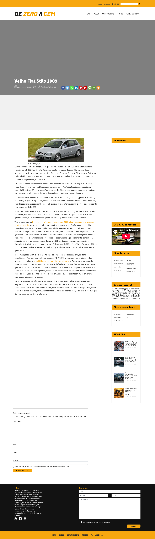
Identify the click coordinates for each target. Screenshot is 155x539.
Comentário (17, 421)
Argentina (137, 288)
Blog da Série (117, 267)
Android (120, 288)
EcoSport (125, 292)
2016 (113, 288)
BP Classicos (117, 270)
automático (116, 290)
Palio (126, 296)
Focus (138, 293)
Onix (123, 297)
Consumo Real (108, 14)
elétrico (131, 292)
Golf (125, 295)
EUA (127, 293)
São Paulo (125, 298)
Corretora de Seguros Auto (130, 264)
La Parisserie (117, 314)
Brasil (124, 290)
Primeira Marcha (131, 271)
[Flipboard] (85, 88)
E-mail (15, 452)
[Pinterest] (81, 88)
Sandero (114, 298)
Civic (132, 290)
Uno (135, 298)
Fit (132, 293)
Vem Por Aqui (130, 314)
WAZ (128, 317)
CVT (113, 292)
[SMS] (90, 88)
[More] (98, 88)
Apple (132, 288)
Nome (15, 444)
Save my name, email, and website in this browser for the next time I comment (42, 466)
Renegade (137, 297)
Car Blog (129, 260)
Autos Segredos (118, 263)
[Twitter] (67, 88)
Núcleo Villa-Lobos (119, 321)
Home (88, 14)
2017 (116, 288)
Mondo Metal (117, 317)
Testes (120, 14)
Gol (122, 295)
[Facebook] (63, 88)
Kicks (117, 297)
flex (135, 293)
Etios (124, 293)
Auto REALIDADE (118, 260)
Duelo (96, 14)
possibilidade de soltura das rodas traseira (52, 261)
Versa (138, 298)
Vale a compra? (133, 14)
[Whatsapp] (72, 88)
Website (15, 460)
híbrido (136, 295)
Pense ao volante (131, 268)
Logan (120, 296)
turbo (131, 298)
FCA (130, 294)
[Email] (94, 88)
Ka (114, 297)
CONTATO (107, 4)
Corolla (137, 290)
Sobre (100, 4)
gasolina (116, 294)
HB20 (128, 295)
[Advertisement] (77, 112)
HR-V (132, 295)
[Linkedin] (76, 88)
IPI (112, 296)
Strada (119, 298)
